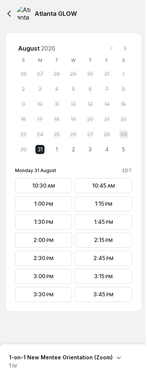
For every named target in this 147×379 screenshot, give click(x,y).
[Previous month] (112, 48)
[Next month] (125, 48)
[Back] (9, 14)
